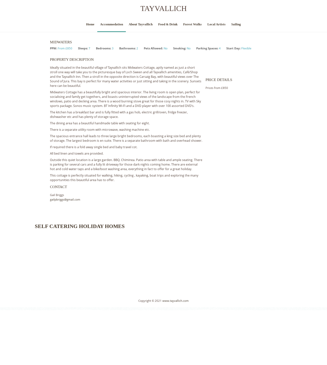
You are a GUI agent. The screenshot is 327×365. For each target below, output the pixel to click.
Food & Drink (168, 24)
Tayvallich (163, 8)
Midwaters (61, 42)
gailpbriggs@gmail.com (65, 199)
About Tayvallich (141, 24)
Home (90, 24)
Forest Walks (192, 24)
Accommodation (111, 24)
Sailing (236, 24)
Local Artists (216, 24)
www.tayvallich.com (175, 301)
